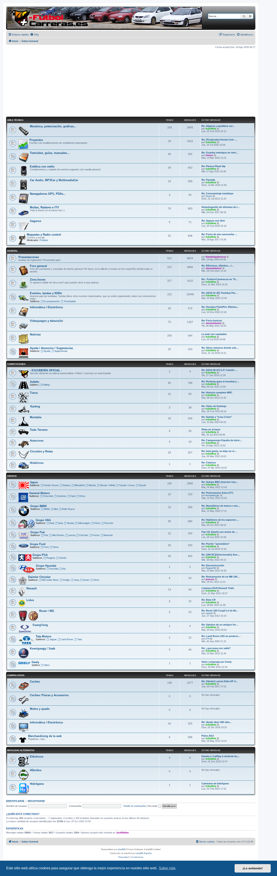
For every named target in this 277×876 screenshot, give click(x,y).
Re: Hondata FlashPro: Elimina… (220, 307)
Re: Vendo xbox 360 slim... (216, 722)
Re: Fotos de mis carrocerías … (219, 234)
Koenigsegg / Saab (42, 648)
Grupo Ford (37, 544)
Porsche (108, 523)
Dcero (209, 196)
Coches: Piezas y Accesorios (49, 695)
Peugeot (50, 558)
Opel (72, 496)
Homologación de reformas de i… (220, 207)
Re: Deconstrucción (212, 565)
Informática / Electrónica (46, 307)
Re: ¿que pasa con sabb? (216, 648)
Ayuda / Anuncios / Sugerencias (51, 348)
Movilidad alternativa (20, 750)
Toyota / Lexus (127, 485)
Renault (31, 588)
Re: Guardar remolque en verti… (219, 152)
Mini (56, 509)
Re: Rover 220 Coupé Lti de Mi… (219, 610)
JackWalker (122, 832)
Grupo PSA (40, 555)
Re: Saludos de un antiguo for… (219, 624)
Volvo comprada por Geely (216, 662)
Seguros (35, 221)
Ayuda (46, 351)
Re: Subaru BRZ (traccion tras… (219, 482)
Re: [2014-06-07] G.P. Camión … (219, 370)
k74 (207, 638)
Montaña (35, 417)
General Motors (39, 493)
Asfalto (34, 381)
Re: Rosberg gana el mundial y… (220, 381)
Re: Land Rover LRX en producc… (221, 636)
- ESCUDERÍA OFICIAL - (46, 370)
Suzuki (142, 485)
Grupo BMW (38, 506)
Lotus (30, 600)
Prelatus (44, 240)
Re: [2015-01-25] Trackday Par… (219, 293)
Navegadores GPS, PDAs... (48, 193)
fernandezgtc (212, 495)
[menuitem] (34, 34)
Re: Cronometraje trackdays (217, 193)
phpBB (121, 849)
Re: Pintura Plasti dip (213, 166)
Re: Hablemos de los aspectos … (220, 520)
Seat (60, 523)
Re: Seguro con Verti (213, 220)
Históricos (36, 462)
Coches (35, 681)
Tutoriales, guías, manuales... (49, 153)
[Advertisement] (130, 82)
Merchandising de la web (45, 736)
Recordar (153, 806)
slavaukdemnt (214, 268)
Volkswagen (83, 523)
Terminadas (70, 301)
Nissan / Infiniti (107, 485)
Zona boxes (37, 279)
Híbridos (35, 770)
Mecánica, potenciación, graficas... (53, 126)
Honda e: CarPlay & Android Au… (220, 756)
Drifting (46, 384)
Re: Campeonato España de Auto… (221, 440)
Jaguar (53, 639)
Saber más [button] (167, 868)
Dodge (66, 580)
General (12, 251)
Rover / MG (46, 611)
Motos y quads (40, 708)
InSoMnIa (211, 128)
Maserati (108, 535)
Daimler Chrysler (39, 577)
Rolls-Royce (68, 509)
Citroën (62, 558)
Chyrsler (83, 535)
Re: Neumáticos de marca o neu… (220, 505)
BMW (47, 509)
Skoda (70, 523)
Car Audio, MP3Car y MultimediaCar (54, 180)
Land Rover (67, 639)
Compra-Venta (15, 675)
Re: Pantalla (208, 180)
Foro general (38, 266)
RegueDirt (211, 568)
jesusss (210, 579)
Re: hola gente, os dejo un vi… (219, 451)
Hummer (61, 496)
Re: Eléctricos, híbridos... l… (217, 265)
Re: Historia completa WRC (216, 392)
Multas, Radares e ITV (44, 207)
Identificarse (15, 801)
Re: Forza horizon (211, 320)
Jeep (76, 580)
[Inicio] (104, 18)
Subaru (66, 485)
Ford (45, 547)
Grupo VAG (43, 520)
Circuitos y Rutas (41, 451)
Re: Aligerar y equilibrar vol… (218, 126)
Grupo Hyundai (46, 565)
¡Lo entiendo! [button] (253, 868)
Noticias (35, 334)
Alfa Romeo (58, 535)
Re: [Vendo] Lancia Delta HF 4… (219, 681)
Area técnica (15, 120)
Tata (79, 639)
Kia (64, 568)
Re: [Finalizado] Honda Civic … (219, 139)
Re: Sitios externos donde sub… (219, 347)
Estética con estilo (42, 166)
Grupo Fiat (37, 532)
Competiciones (16, 364)
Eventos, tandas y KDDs (46, 293)
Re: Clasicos (208, 462)
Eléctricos (36, 756)
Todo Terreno (39, 429)
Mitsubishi (79, 485)
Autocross (36, 440)
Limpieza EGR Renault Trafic (217, 588)
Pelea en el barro (210, 429)
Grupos (12, 476)
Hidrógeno (37, 783)
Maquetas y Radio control (44, 234)
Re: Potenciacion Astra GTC (217, 492)
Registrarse (36, 801)
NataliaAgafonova (216, 256)
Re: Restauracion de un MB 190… (220, 576)
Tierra (34, 392)
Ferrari (95, 535)
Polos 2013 (207, 735)
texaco (209, 155)
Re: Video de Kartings (213, 406)
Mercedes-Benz (50, 580)
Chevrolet (48, 496)
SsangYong (40, 625)
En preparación (51, 301)
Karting (35, 406)
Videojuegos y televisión (46, 320)
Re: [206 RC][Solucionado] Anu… (220, 554)
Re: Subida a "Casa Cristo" (216, 417)
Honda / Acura (50, 485)
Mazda (92, 485)
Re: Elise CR (208, 599)
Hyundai (54, 568)
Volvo (47, 665)
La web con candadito (214, 334)
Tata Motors (43, 636)
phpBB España (144, 853)
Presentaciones (28, 257)
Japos (34, 482)
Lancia (71, 535)
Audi (51, 523)
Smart (86, 580)
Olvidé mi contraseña (134, 806)
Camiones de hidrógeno (215, 783)
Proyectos (36, 140)
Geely (35, 662)
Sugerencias (61, 351)
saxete (209, 613)
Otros (82, 496)
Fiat (46, 535)
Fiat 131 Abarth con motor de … (219, 532)
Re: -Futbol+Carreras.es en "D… (219, 279)
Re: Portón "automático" (215, 544)
